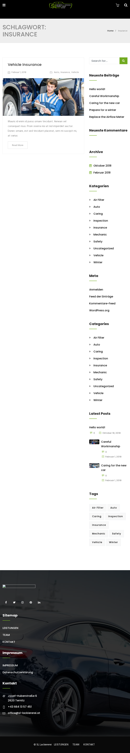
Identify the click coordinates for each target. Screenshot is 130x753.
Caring (98, 214)
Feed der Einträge (101, 296)
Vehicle (75, 72)
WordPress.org (99, 310)
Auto (56, 72)
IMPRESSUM (10, 665)
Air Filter (98, 200)
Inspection (100, 221)
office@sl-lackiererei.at (24, 713)
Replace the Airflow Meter (106, 117)
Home (110, 31)
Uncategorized (103, 248)
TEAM (6, 635)
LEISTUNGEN (10, 628)
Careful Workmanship (104, 96)
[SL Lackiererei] (60, 5)
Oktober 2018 (102, 166)
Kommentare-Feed (102, 303)
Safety (97, 241)
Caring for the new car (104, 103)
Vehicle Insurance (24, 64)
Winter (97, 262)
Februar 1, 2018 (19, 72)
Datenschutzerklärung (18, 672)
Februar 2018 (102, 173)
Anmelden (96, 290)
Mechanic (100, 234)
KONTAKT (9, 642)
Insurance (65, 72)
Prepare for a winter (102, 110)
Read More (17, 145)
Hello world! (97, 89)
